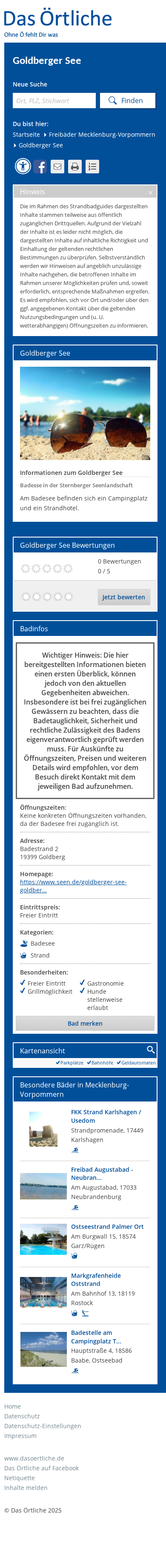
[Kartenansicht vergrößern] (151, 1050)
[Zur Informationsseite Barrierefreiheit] (23, 166)
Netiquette (19, 1478)
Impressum (20, 1436)
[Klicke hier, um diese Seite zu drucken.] (75, 166)
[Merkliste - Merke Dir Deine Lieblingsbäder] (92, 166)
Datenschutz (22, 1416)
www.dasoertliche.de (34, 1458)
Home (12, 1406)
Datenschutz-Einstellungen (42, 1426)
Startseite (26, 134)
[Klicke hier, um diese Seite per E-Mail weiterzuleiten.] (57, 166)
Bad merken (85, 1023)
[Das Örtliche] (61, 13)
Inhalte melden (26, 1488)
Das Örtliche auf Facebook (41, 1468)
